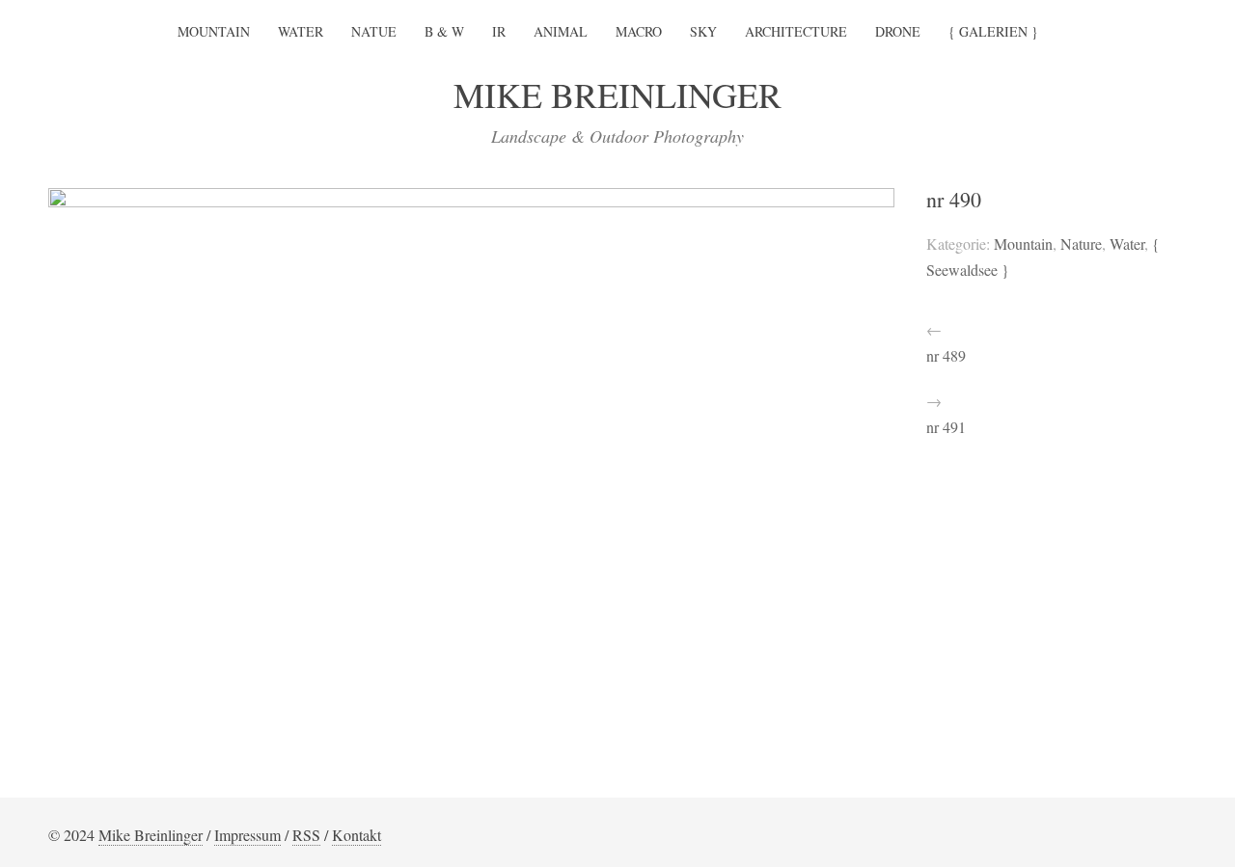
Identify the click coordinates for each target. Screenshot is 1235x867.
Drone (897, 31)
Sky (703, 31)
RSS (306, 835)
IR (499, 31)
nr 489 (946, 355)
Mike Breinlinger (150, 835)
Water (300, 31)
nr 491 (946, 427)
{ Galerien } (993, 31)
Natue (374, 31)
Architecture (796, 31)
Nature (1081, 243)
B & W (444, 31)
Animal (561, 31)
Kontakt (356, 835)
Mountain (214, 31)
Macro (639, 31)
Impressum (247, 835)
